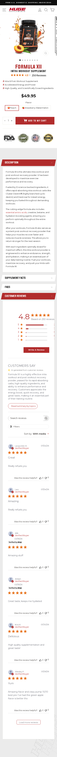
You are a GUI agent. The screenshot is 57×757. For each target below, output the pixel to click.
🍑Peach (11, 108)
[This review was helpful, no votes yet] (40, 478)
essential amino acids (16, 212)
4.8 (26, 75)
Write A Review (36, 350)
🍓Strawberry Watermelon (35, 108)
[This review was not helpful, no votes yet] (46, 477)
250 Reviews (39, 75)
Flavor (29, 102)
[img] (12, 75)
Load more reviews (28, 722)
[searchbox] (25, 418)
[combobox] (36, 433)
